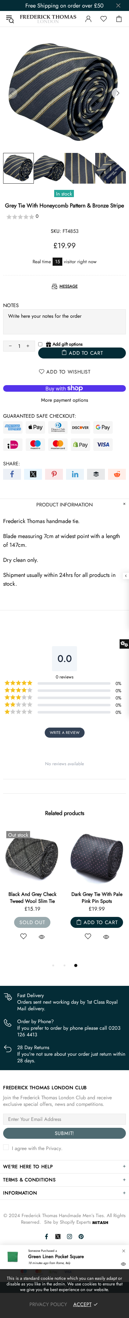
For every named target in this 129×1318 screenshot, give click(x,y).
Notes (11, 305)
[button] (64, 217)
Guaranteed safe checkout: (39, 416)
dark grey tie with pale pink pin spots (96, 898)
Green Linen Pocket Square (56, 1256)
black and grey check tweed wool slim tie (32, 898)
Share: (11, 463)
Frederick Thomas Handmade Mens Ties (48, 19)
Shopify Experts (75, 1222)
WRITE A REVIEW (65, 732)
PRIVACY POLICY (48, 1304)
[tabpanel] (32, 891)
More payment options (64, 400)
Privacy (53, 1148)
